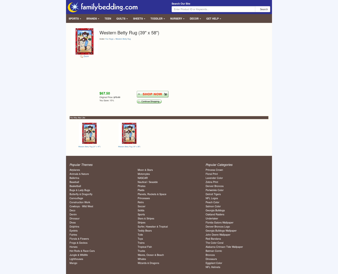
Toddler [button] (157, 18)
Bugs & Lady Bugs (80, 190)
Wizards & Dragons (148, 263)
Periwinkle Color (215, 190)
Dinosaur (75, 218)
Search (263, 9)
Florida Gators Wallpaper (219, 222)
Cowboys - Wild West (81, 206)
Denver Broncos (215, 186)
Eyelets (74, 230)
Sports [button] (74, 18)
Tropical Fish (145, 246)
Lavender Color (214, 178)
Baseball (74, 182)
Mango (73, 263)
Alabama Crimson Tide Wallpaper (224, 246)
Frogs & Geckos (78, 242)
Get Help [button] (212, 18)
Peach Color (212, 202)
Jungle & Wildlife (79, 255)
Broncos (210, 255)
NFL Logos (212, 198)
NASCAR (143, 178)
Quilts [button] (121, 18)
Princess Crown (214, 170)
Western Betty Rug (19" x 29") (129, 146)
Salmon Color (213, 206)
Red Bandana (213, 238)
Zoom (86, 56)
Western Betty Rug (123, 39)
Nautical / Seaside (148, 182)
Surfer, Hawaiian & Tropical (153, 226)
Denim (73, 214)
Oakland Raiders (215, 214)
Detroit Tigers (213, 194)
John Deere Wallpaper (218, 234)
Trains (141, 242)
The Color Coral (214, 242)
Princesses (144, 198)
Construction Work (80, 202)
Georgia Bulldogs (215, 210)
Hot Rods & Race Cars (82, 251)
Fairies (73, 234)
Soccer (141, 206)
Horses (73, 246)
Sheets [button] (138, 18)
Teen (108, 18)
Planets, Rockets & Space (152, 194)
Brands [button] (92, 18)
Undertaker (212, 218)
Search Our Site (181, 3)
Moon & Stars (145, 170)
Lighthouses (76, 259)
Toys (140, 238)
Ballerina (74, 178)
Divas (73, 222)
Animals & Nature (79, 174)
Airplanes (75, 170)
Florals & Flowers (79, 238)
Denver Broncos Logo (218, 226)
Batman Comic (214, 251)
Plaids (141, 190)
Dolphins (74, 226)
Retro (141, 202)
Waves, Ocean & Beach (151, 255)
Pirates (141, 186)
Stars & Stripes (146, 218)
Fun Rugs (109, 39)
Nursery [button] (176, 18)
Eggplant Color (214, 263)
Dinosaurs (211, 259)
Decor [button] (194, 18)
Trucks (141, 251)
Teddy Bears (145, 230)
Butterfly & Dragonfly (81, 194)
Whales (142, 259)
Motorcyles (144, 174)
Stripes (141, 222)
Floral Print (212, 174)
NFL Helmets (213, 267)
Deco (72, 210)
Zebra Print (212, 182)
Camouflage (76, 198)
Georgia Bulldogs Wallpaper (221, 230)
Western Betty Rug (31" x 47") (89, 146)
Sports (141, 214)
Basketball (75, 186)
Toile (140, 234)
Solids (141, 210)
